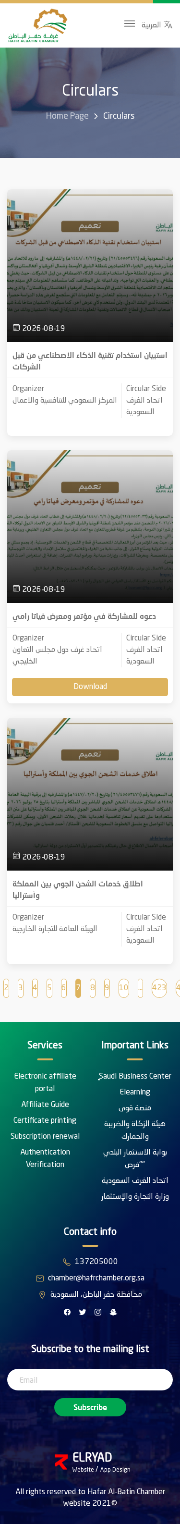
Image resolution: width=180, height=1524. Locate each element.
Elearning (135, 1092)
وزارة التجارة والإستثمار (135, 1197)
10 (124, 988)
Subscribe (90, 1407)
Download (90, 687)
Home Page (67, 116)
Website (84, 1470)
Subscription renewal (45, 1137)
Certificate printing (44, 1121)
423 (159, 988)
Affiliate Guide (45, 1105)
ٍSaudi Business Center (135, 1077)
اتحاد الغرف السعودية (135, 1181)
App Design (115, 1470)
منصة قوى (135, 1108)
